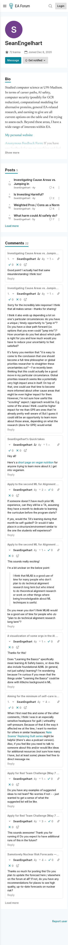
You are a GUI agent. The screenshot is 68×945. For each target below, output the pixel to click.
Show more (12, 152)
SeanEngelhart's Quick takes (26, 439)
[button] (8, 259)
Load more (12, 225)
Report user (59, 921)
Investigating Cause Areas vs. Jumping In (34, 253)
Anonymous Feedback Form (23, 143)
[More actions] (59, 187)
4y (43, 258)
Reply (11, 278)
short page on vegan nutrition (35, 462)
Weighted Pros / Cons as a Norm (36, 205)
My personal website (19, 135)
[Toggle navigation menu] (4, 6)
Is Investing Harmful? (29, 194)
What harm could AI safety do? (35, 215)
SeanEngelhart (22, 187)
